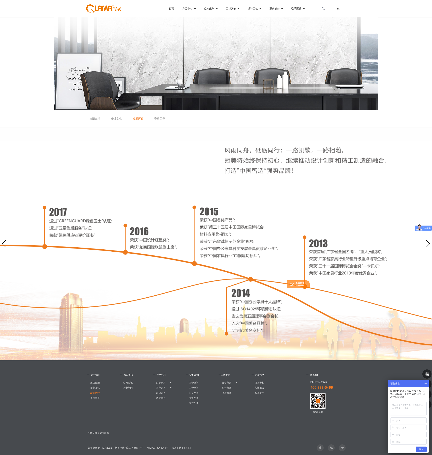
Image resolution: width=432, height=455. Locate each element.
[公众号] (426, 374)
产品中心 (187, 8)
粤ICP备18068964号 (157, 447)
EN (338, 8)
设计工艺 (253, 8)
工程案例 (231, 8)
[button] (428, 244)
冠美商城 (104, 432)
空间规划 (209, 8)
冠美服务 (274, 8)
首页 (171, 8)
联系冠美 (296, 8)
